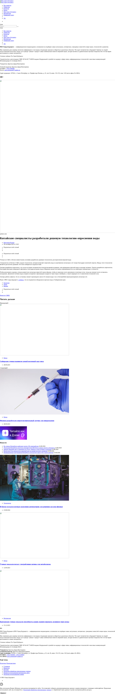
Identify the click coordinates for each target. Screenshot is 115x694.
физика (6, 286)
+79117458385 (10, 68)
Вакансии (7, 668)
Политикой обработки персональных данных (37, 690)
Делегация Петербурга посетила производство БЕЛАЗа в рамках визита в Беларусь (29, 448)
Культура (6, 8)
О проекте (7, 666)
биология (6, 283)
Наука (5, 10)
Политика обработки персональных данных (17, 671)
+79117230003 (20, 655)
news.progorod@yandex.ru (12, 70)
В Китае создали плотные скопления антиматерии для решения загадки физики (31, 507)
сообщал (21, 280)
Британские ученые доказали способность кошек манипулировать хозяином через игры (34, 622)
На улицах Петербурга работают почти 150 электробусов (21, 446)
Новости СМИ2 (5, 295)
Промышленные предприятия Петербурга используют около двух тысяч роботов (28, 452)
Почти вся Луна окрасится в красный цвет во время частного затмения (25, 451)
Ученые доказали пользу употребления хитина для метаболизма (25, 564)
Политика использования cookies (14, 674)
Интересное (7, 13)
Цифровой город (9, 15)
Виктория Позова (9, 242)
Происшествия (11, 663)
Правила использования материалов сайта (17, 673)
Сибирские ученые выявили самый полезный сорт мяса (22, 361)
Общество (7, 7)
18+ (5, 18)
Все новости (7, 5)
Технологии (7, 503)
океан (5, 284)
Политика (3, 663)
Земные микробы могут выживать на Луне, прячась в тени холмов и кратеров (27, 449)
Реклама (6, 669)
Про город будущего (10, 12)
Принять (3, 693)
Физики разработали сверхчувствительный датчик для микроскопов (27, 421)
